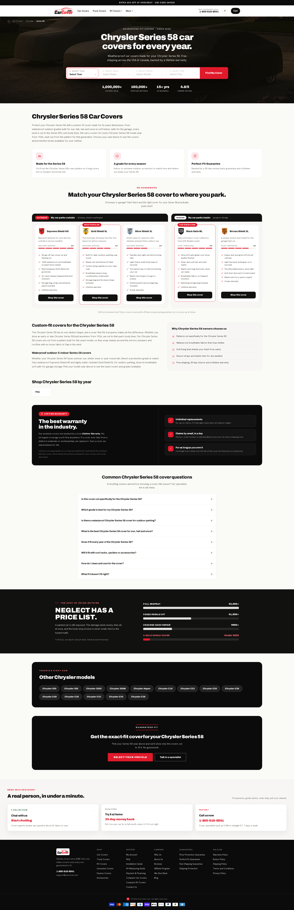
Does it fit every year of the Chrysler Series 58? (147, 542)
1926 (41, 391)
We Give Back (160, 873)
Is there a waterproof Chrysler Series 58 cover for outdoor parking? (147, 520)
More (129, 10)
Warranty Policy (220, 854)
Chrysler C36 (138, 697)
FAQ (128, 859)
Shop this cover (56, 298)
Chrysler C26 (232, 688)
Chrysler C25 (210, 688)
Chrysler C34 (116, 697)
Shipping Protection (188, 868)
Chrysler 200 (49, 688)
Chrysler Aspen (142, 688)
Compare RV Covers (136, 882)
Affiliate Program (162, 868)
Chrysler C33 (94, 697)
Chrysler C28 (49, 697)
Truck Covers (99, 10)
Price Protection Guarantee (192, 854)
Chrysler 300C (94, 688)
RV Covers (116, 10)
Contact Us (131, 887)
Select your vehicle (130, 757)
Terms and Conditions (223, 868)
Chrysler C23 (188, 688)
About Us (158, 859)
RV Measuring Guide (135, 868)
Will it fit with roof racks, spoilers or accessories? (147, 552)
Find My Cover (213, 73)
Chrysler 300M (118, 688)
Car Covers (83, 10)
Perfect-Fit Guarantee (189, 859)
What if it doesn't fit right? (147, 574)
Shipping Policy (220, 863)
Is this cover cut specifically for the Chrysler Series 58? (147, 499)
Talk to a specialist (170, 757)
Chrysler (30, 21)
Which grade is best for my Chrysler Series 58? (147, 509)
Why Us (157, 854)
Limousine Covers (105, 868)
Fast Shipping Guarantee (191, 863)
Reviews (158, 863)
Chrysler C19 (165, 688)
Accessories (102, 877)
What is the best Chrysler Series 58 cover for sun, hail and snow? (147, 531)
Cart (235, 11)
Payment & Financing (136, 873)
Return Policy (219, 859)
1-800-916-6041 (65, 871)
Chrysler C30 (72, 697)
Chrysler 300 (71, 688)
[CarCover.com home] (63, 10)
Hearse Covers (104, 873)
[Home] (8, 21)
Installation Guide (134, 863)
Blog (156, 877)
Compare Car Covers (136, 877)
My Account (131, 854)
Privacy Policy (219, 873)
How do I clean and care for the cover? (147, 563)
